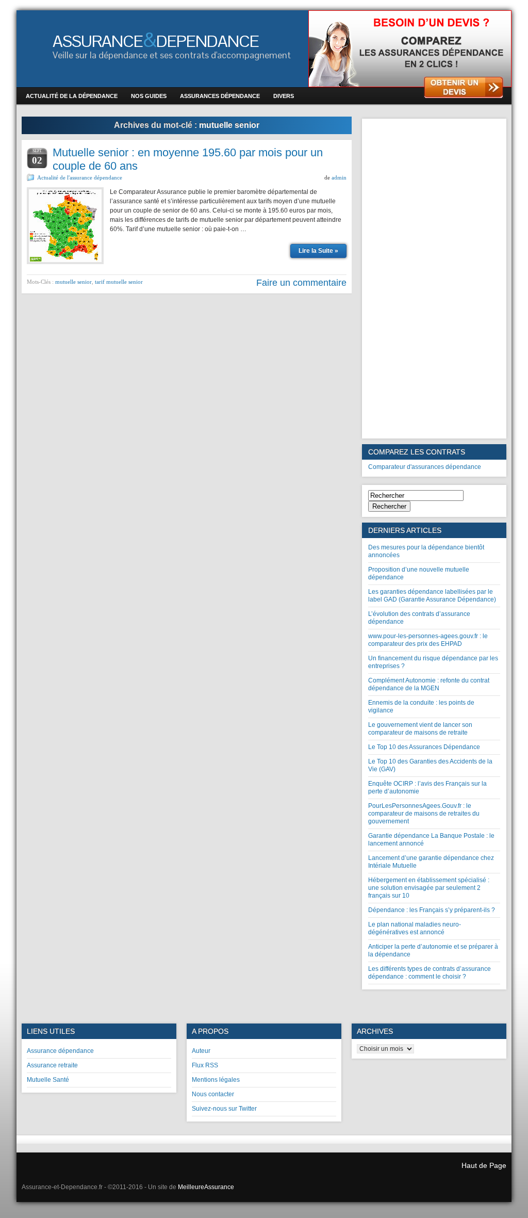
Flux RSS (205, 1065)
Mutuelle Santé (48, 1079)
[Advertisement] (434, 278)
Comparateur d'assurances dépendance (424, 466)
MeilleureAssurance (206, 1187)
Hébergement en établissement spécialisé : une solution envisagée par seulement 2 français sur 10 (428, 887)
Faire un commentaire (301, 283)
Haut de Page (483, 1165)
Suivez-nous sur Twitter (224, 1108)
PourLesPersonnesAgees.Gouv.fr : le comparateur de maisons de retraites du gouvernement (424, 813)
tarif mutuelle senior (119, 282)
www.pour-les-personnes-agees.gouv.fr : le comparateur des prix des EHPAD (428, 639)
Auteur (201, 1050)
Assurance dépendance (60, 1050)
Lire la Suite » (318, 250)
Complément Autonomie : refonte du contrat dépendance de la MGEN (428, 684)
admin (339, 177)
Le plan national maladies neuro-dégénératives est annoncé (414, 928)
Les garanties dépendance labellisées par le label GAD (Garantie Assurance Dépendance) (432, 595)
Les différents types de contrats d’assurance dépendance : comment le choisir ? (429, 972)
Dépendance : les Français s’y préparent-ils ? (431, 910)
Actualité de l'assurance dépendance (79, 177)
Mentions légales (216, 1079)
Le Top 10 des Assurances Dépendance (424, 747)
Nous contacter (213, 1094)
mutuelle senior (73, 282)
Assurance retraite (52, 1065)
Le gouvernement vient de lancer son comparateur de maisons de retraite (420, 728)
